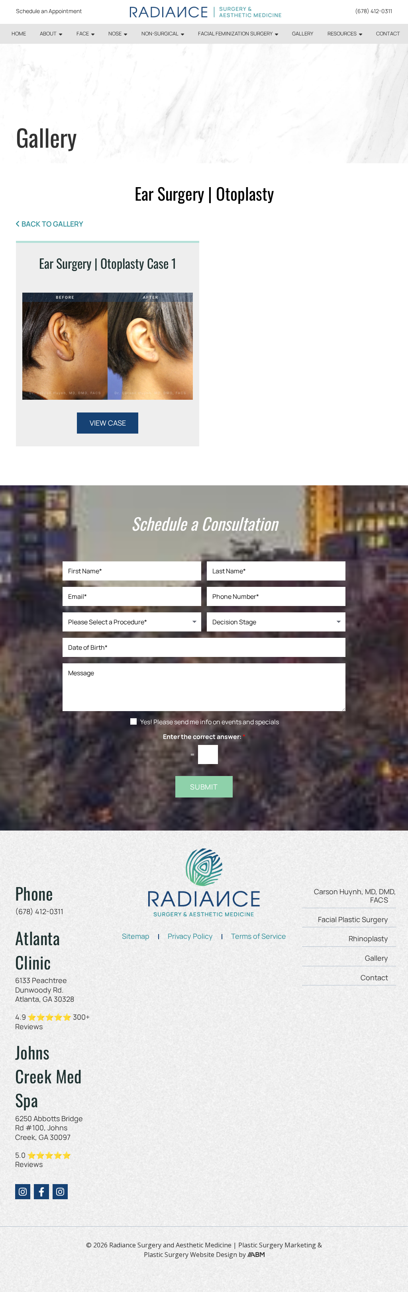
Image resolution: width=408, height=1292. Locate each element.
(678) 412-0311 (373, 11)
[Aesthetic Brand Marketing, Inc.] (256, 1254)
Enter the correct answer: (204, 737)
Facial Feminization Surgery (235, 34)
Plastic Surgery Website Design (190, 1254)
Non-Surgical (159, 34)
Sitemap (135, 936)
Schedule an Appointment (49, 11)
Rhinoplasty (368, 938)
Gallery (302, 34)
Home (19, 34)
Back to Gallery (52, 224)
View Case (108, 423)
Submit (204, 787)
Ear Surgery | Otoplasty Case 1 (107, 263)
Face (82, 34)
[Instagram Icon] (22, 1191)
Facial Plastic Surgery (353, 919)
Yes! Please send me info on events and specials (209, 721)
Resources (342, 34)
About (48, 34)
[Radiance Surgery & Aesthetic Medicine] (205, 12)
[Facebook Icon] (41, 1191)
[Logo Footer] (204, 882)
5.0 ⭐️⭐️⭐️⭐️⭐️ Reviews (43, 1159)
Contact (388, 34)
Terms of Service (258, 936)
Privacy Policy (190, 936)
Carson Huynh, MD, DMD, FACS (355, 896)
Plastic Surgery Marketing (277, 1245)
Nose (115, 34)
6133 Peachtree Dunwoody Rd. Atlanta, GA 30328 (44, 989)
